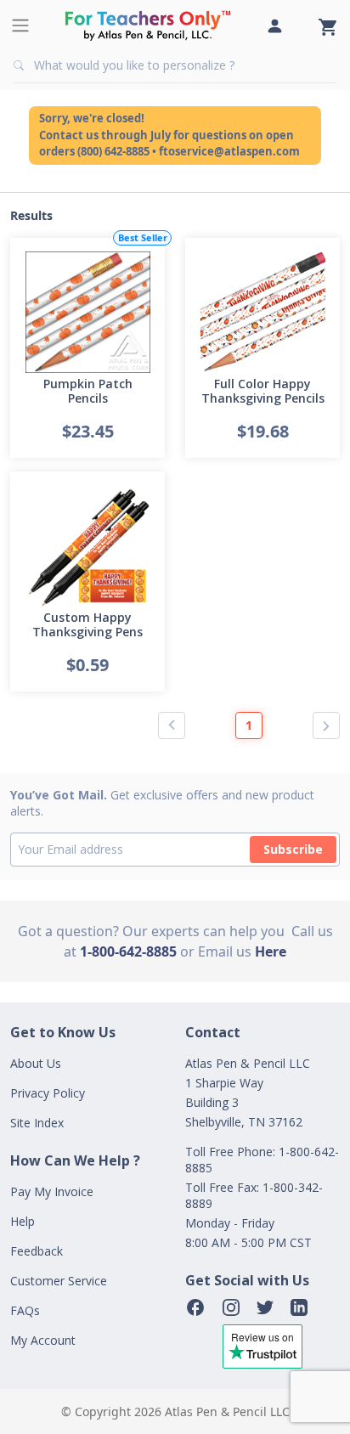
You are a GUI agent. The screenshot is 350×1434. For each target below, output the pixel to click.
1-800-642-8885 (128, 951)
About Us (35, 1063)
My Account (43, 1340)
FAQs (25, 1310)
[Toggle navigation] (20, 25)
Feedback (36, 1251)
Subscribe (293, 849)
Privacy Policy (47, 1093)
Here (270, 951)
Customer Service (58, 1281)
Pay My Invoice (51, 1191)
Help (22, 1221)
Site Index (37, 1123)
